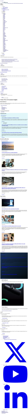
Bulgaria (4, 17)
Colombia (4, 20)
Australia (4, 14)
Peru (3, 37)
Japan (4, 31)
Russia (4, 41)
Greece (4, 26)
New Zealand (4, 36)
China (4, 19)
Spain (4, 45)
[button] (3, 6)
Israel (3, 30)
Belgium (4, 16)
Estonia (4, 23)
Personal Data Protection (4, 411)
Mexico (4, 34)
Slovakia (4, 43)
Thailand (4, 48)
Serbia (4, 42)
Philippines (4, 38)
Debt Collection (5, 337)
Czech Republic (5, 21)
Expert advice (3, 108)
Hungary (4, 28)
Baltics (4, 15)
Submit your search (10, 95)
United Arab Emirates (5, 50)
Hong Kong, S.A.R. (5, 27)
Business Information (5, 336)
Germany (4, 25)
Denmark (4, 22)
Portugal (4, 39)
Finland (4, 24)
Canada (4, 18)
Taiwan (4, 47)
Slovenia (4, 44)
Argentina (4, 13)
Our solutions (3, 109)
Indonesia (4, 29)
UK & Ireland (4, 49)
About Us (4, 338)
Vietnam (4, 51)
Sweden (4, 46)
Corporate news (3, 107)
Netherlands (4, 35)
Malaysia (4, 33)
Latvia (4, 32)
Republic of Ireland (5, 40)
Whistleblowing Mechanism (5, 412)
